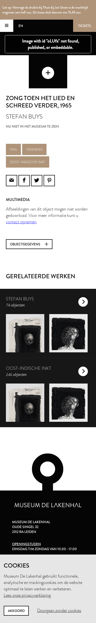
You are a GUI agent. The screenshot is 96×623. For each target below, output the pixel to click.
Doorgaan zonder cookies (59, 610)
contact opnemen (21, 222)
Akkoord (16, 610)
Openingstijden (26, 544)
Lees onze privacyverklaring (27, 595)
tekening (34, 149)
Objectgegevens (25, 244)
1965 (13, 149)
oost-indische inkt (27, 161)
